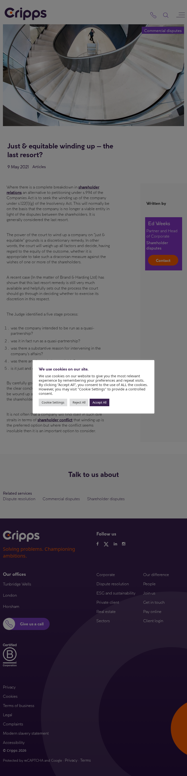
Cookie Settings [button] (53, 402)
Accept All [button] (99, 402)
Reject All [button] (79, 402)
